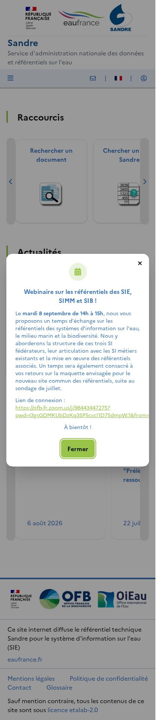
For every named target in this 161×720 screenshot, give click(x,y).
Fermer (77, 448)
